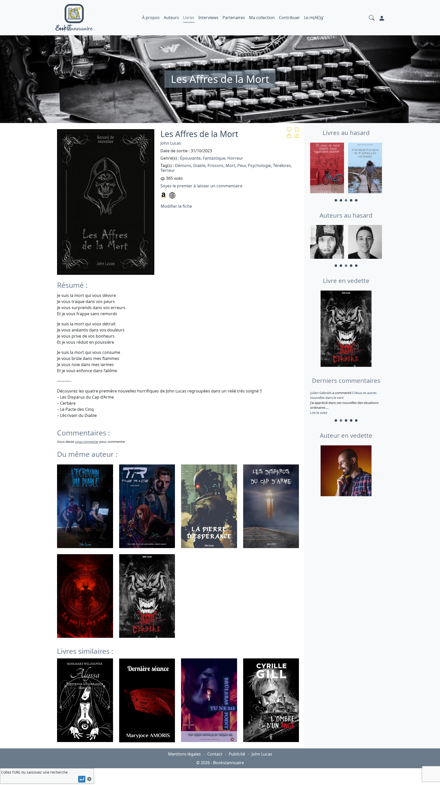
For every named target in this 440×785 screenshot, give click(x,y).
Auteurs (171, 17)
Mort (230, 165)
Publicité (237, 754)
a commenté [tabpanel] (345, 402)
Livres (188, 17)
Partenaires (234, 17)
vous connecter (87, 441)
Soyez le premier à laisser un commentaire (201, 186)
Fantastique (214, 158)
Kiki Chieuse (319, 392)
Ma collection (262, 17)
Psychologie (259, 165)
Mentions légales (184, 754)
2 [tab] (341, 200)
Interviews (208, 17)
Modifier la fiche (176, 206)
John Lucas (170, 143)
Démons (183, 165)
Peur (241, 165)
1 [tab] (336, 200)
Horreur (235, 158)
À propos (151, 17)
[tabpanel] (327, 169)
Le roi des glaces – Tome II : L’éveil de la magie (343, 395)
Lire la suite (318, 412)
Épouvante (190, 158)
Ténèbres (282, 165)
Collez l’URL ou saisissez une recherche (34, 772)
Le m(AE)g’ (314, 17)
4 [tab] (351, 200)
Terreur (167, 170)
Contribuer (289, 17)
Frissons (216, 165)
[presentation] (81, 779)
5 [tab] (356, 200)
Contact (214, 754)
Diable (199, 165)
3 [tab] (346, 200)
